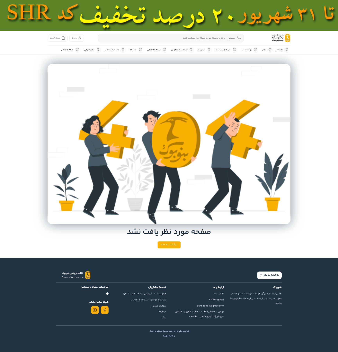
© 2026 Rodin (169, 336)
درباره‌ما (162, 312)
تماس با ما (218, 294)
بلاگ (164, 318)
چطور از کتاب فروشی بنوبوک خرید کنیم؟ (144, 294)
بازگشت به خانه (169, 245)
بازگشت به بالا (271, 275)
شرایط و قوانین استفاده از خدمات (148, 300)
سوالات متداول (158, 306)
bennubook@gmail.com (210, 306)
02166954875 (216, 300)
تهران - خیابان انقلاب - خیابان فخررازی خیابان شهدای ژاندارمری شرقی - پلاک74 (199, 314)
